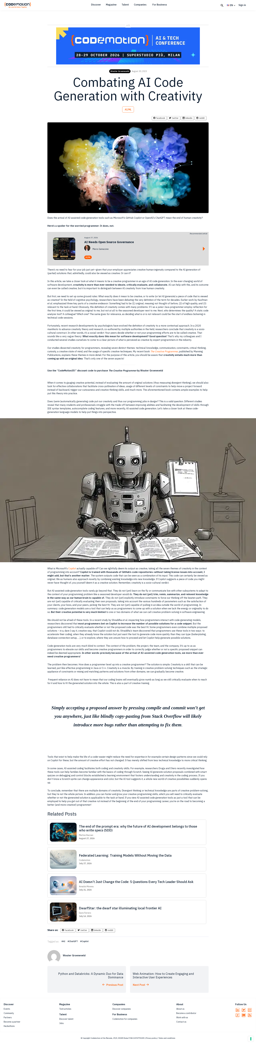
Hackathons (9, 1026)
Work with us (182, 1017)
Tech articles (65, 1009)
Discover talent (66, 1019)
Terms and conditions (166, 1038)
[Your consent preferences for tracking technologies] (251, 1039)
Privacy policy (151, 1038)
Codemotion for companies (124, 1019)
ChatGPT (73, 941)
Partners (8, 1017)
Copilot (72, 568)
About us (180, 1009)
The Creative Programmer (164, 351)
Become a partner (12, 1021)
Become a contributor (186, 1013)
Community (9, 1013)
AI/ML (128, 109)
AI (64, 941)
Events (7, 1009)
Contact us (181, 1021)
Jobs (61, 1023)
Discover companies (121, 1009)
